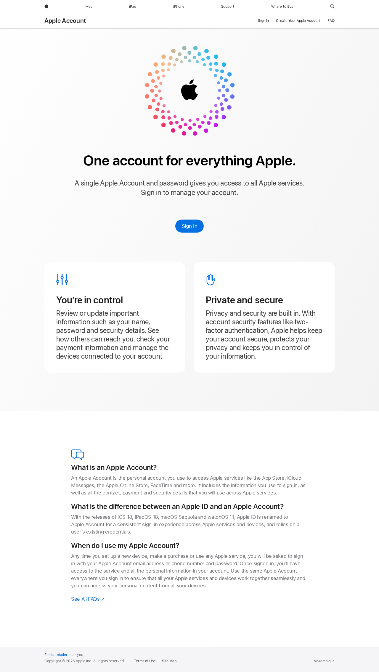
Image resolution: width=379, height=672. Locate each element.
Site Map (169, 661)
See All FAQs (88, 599)
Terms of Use (145, 661)
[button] (332, 6)
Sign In (189, 226)
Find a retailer (56, 655)
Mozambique (324, 661)
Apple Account (65, 20)
